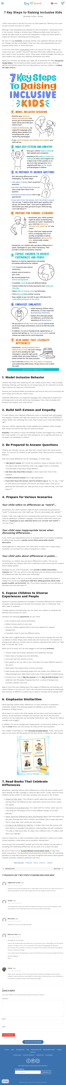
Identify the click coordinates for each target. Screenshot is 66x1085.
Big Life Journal (29, 677)
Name (4, 1019)
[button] (12, 3)
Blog (27, 1049)
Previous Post (10, 868)
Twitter (35, 863)
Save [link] (42, 863)
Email (4, 1026)
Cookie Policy (40, 1055)
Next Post (57, 868)
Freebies (59, 1049)
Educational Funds (36, 1049)
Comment (5, 998)
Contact (6, 1049)
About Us (33, 1052)
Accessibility (49, 1055)
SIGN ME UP (46, 1072)
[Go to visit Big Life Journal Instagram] (37, 1060)
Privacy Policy (17, 1055)
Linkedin (49, 863)
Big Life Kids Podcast (50, 677)
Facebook (29, 863)
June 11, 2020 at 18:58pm (14, 937)
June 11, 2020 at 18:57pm (14, 903)
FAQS (12, 1049)
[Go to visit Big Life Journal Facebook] (28, 1060)
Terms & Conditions (28, 1055)
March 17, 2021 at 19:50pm (15, 885)
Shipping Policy (20, 1049)
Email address (19, 1069)
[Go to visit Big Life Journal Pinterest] (33, 1060)
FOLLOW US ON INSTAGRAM (33, 1042)
